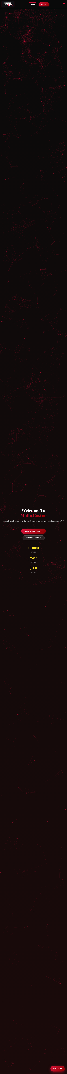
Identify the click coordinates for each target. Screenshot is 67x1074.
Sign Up (44, 4)
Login (33, 4)
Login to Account (33, 538)
